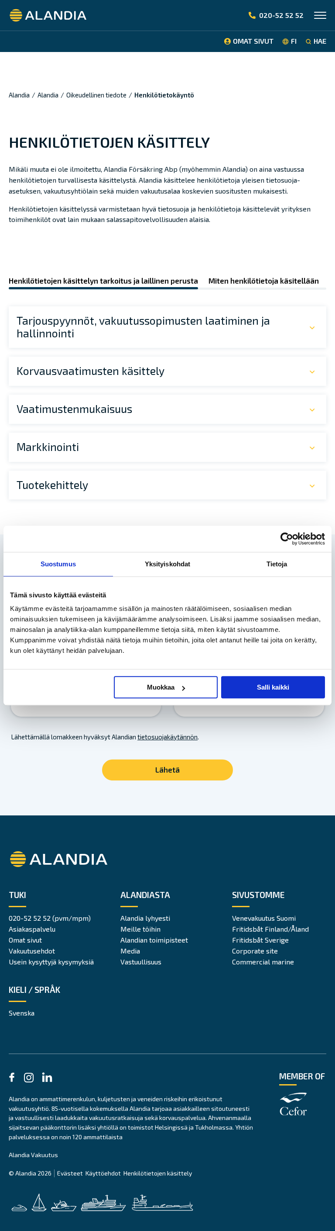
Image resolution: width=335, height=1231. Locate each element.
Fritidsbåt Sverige (260, 940)
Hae (320, 41)
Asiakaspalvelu (32, 929)
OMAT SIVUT (253, 41)
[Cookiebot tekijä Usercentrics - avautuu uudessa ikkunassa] (287, 538)
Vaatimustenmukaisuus (74, 408)
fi (294, 41)
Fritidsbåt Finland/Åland (270, 929)
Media (130, 951)
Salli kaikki (273, 687)
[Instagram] (29, 1079)
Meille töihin (140, 929)
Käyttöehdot (103, 1173)
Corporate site (255, 951)
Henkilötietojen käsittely (157, 1173)
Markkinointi (48, 446)
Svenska (21, 1013)
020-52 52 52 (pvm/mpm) (50, 918)
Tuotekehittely (52, 484)
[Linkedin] (47, 1078)
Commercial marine (263, 961)
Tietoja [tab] (277, 564)
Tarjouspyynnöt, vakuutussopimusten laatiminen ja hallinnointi (143, 327)
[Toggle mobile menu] (320, 16)
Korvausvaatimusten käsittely (90, 370)
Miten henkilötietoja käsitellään (264, 281)
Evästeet (70, 1173)
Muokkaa (160, 687)
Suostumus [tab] (58, 564)
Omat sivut (25, 940)
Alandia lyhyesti (145, 918)
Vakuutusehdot (32, 951)
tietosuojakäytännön (167, 737)
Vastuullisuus (140, 961)
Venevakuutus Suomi (264, 918)
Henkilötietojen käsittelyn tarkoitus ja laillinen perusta (103, 281)
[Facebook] (11, 1078)
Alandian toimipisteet (154, 940)
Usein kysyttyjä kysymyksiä (51, 961)
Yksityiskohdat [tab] (167, 564)
